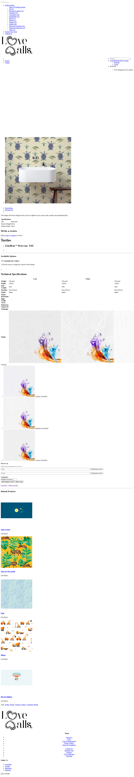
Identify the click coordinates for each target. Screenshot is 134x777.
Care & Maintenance (69, 741)
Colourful (30, 705)
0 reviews (4, 485)
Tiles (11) (12, 30)
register (13, 235)
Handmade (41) (14, 17)
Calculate (4, 477)
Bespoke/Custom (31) (16, 11)
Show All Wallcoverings (17, 7)
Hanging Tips (69, 750)
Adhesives (8, 34)
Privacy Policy (69, 743)
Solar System (5, 529)
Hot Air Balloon (6, 697)
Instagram (8, 768)
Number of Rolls (6, 479)
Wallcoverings (9, 5)
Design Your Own (11, 32)
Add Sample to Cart (8, 482)
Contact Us (69, 749)
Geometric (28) (14, 15)
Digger (3, 655)
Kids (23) (12, 18)
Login (116, 64)
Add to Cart (19, 482)
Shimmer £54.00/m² (41, 428)
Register (117, 62)
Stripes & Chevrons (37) (17, 28)
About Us (69, 737)
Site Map (69, 756)
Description (9, 208)
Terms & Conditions (69, 745)
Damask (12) (13, 13)
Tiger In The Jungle (8, 571)
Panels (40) (13, 24)
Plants (12, 705)
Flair (2, 613)
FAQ (69, 739)
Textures (3, 365)
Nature (23, 705)
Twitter (7, 766)
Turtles (7, 62)
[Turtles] (38, 203)
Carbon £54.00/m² (41, 396)
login (7, 235)
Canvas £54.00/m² (41, 460)
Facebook (8, 764)
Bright (36, 705)
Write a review (13, 485)
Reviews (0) (9, 210)
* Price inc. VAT (25, 245)
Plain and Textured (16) (17, 26)
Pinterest (8, 770)
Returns (69, 752)
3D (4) (11, 9)
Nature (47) (13, 22)
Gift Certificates (69, 754)
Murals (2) (12, 20)
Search (7, 61)
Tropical (17, 705)
